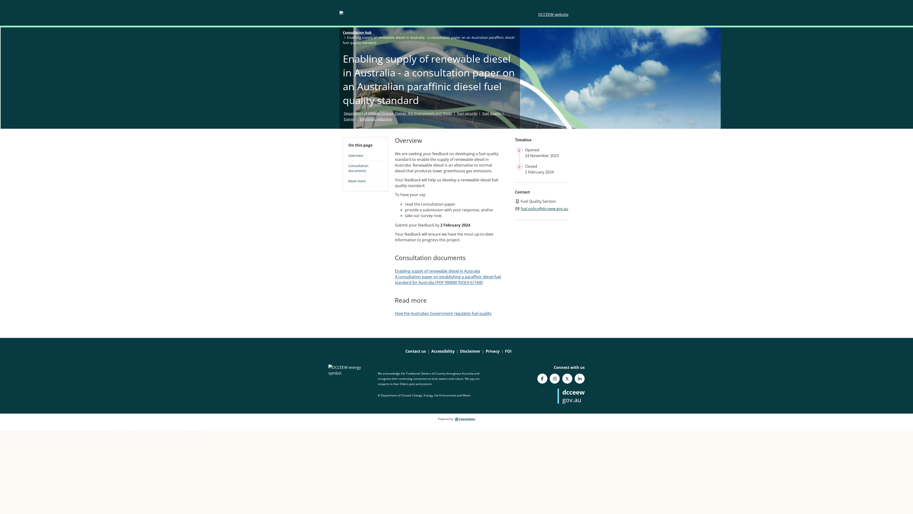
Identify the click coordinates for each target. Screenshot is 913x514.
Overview (355, 155)
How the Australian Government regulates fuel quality (443, 313)
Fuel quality (491, 113)
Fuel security (467, 113)
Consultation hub (357, 32)
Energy (349, 119)
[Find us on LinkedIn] (580, 379)
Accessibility (443, 351)
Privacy (493, 351)
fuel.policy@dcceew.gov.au (544, 208)
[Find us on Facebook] (542, 379)
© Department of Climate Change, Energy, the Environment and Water (424, 395)
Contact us (415, 351)
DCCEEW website (553, 14)
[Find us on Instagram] (555, 379)
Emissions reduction (376, 119)
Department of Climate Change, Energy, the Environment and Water (398, 113)
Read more (357, 181)
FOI (508, 351)
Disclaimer (470, 351)
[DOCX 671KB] (470, 282)
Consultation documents (358, 168)
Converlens (467, 419)
